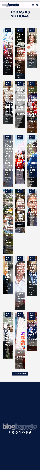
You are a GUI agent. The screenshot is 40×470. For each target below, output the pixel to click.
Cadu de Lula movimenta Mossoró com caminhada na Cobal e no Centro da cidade (11, 48)
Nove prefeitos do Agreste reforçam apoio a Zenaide (34, 330)
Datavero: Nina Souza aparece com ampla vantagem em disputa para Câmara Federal (22, 208)
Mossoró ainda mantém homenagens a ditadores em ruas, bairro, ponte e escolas (24, 101)
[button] (32, 5)
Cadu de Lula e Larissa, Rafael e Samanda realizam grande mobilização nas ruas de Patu (23, 51)
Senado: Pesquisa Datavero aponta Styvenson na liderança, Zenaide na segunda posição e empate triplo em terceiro (23, 281)
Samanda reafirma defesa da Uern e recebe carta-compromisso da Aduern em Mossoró (24, 155)
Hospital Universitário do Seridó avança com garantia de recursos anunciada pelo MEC (12, 332)
